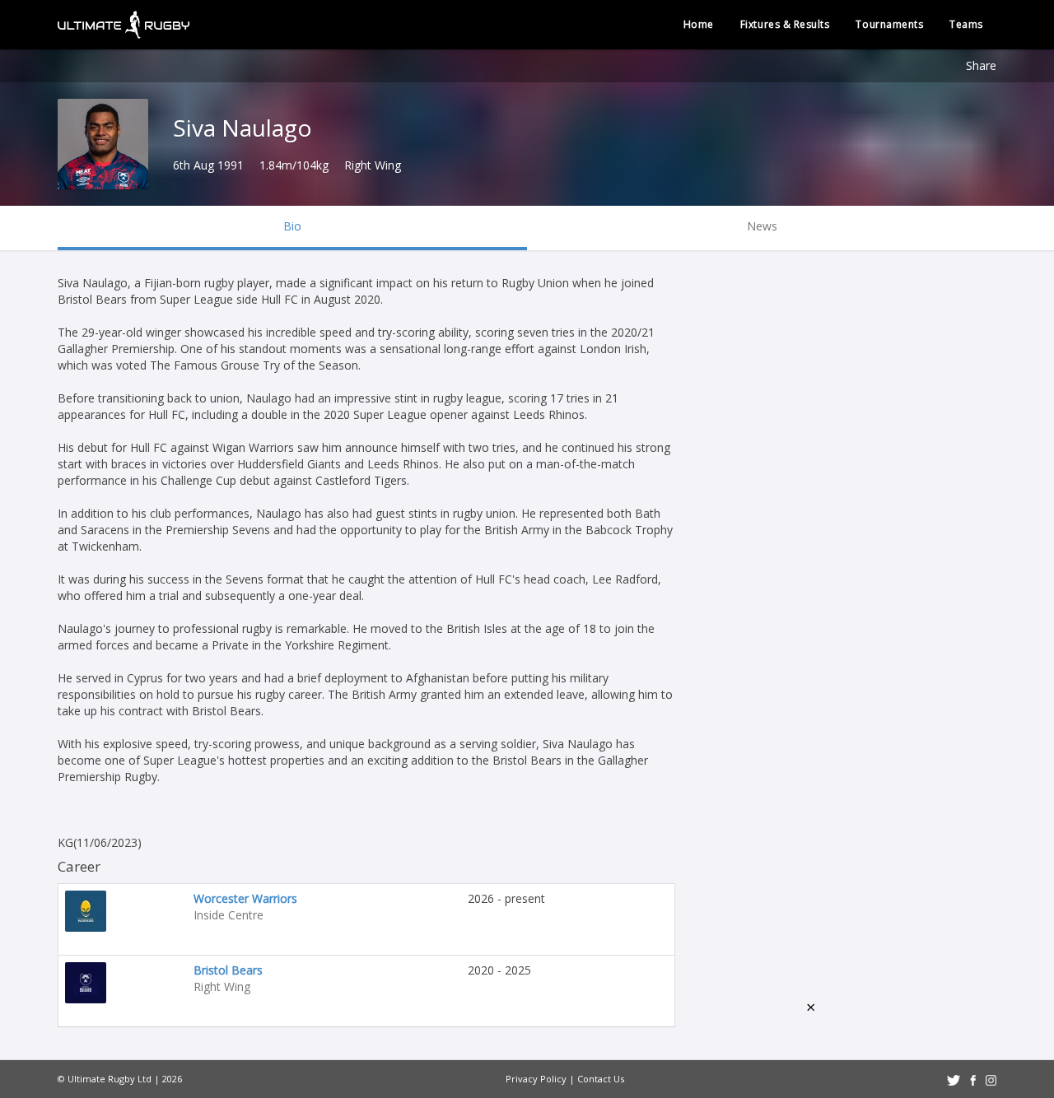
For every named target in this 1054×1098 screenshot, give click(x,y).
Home (698, 24)
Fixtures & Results (785, 24)
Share (981, 65)
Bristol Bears (228, 970)
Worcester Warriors (245, 898)
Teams (966, 24)
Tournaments (889, 24)
